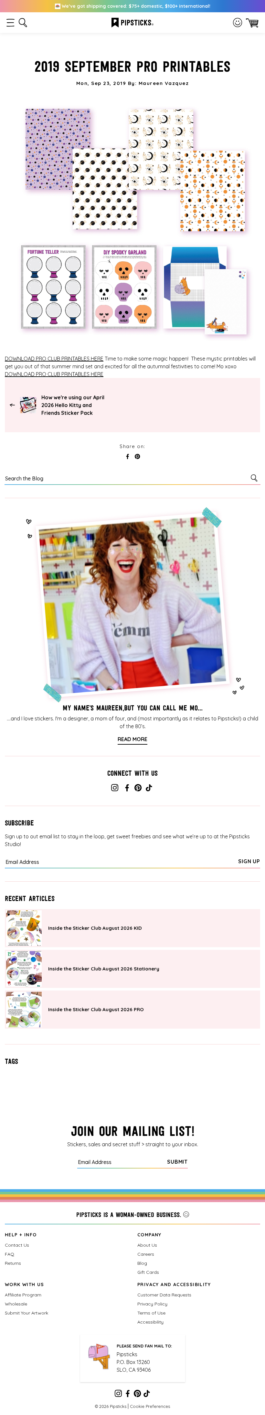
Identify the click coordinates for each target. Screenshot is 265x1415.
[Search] (255, 477)
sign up (249, 861)
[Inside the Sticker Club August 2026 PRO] (24, 1009)
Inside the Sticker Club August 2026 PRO (96, 1009)
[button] (10, 23)
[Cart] (252, 22)
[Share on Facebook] (127, 457)
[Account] (237, 22)
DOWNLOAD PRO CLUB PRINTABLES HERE (54, 358)
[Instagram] (114, 789)
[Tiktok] (149, 789)
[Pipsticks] (132, 22)
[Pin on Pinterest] (137, 457)
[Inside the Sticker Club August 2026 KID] (24, 928)
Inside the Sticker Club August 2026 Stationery (103, 969)
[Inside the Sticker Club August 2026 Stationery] (24, 969)
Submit (177, 1161)
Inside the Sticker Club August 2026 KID (95, 928)
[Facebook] (127, 789)
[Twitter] (138, 789)
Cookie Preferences (150, 1406)
